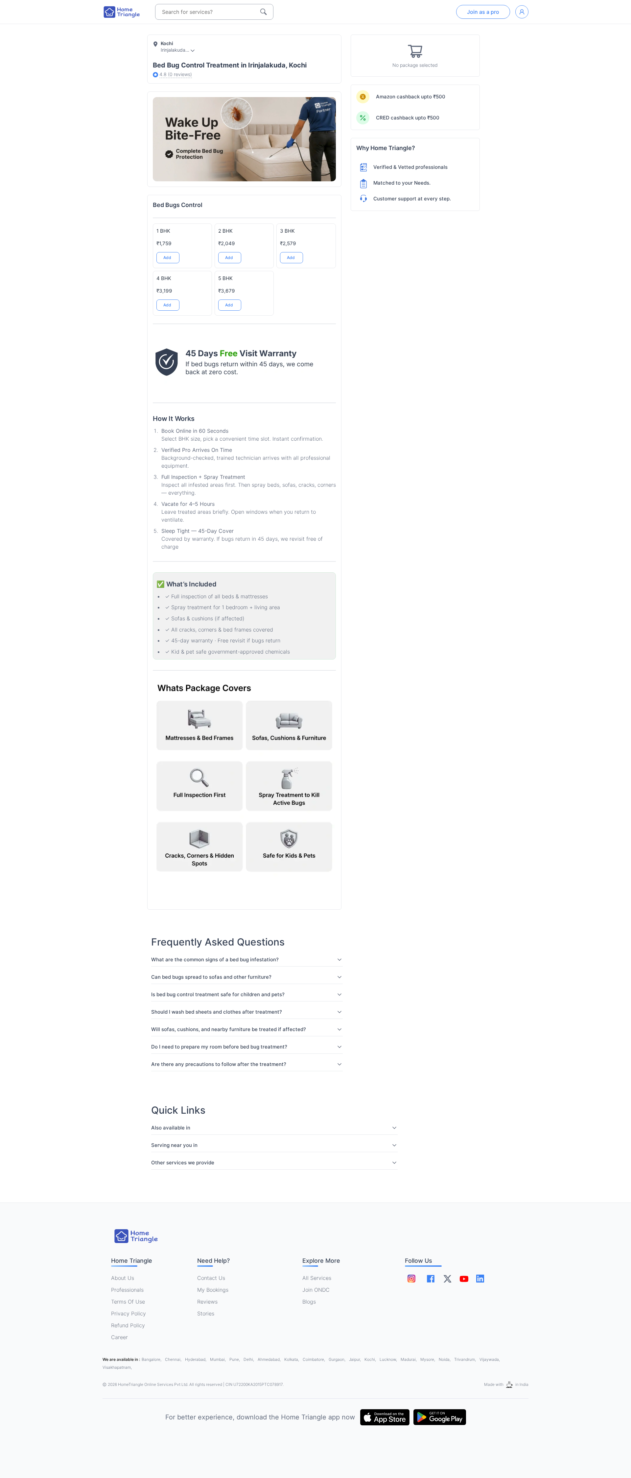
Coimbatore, (314, 1359)
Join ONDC (316, 1289)
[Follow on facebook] (430, 1279)
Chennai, (173, 1359)
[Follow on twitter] (447, 1278)
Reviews (207, 1301)
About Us (122, 1278)
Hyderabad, (196, 1359)
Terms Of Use (128, 1301)
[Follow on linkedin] (480, 1279)
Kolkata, (292, 1359)
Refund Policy (128, 1325)
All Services (316, 1278)
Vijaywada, (489, 1359)
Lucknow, (389, 1359)
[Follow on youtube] (463, 1278)
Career (119, 1337)
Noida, (445, 1359)
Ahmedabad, (270, 1359)
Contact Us (211, 1278)
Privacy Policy (128, 1313)
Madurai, (409, 1359)
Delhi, (249, 1359)
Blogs (309, 1301)
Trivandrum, (465, 1359)
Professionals (127, 1289)
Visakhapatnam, (117, 1367)
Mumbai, (218, 1359)
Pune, (235, 1359)
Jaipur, (355, 1359)
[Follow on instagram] (411, 1278)
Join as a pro (483, 12)
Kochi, (370, 1359)
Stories (205, 1313)
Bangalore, (152, 1359)
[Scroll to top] (325, 849)
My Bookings (212, 1289)
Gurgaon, (337, 1359)
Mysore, (428, 1359)
